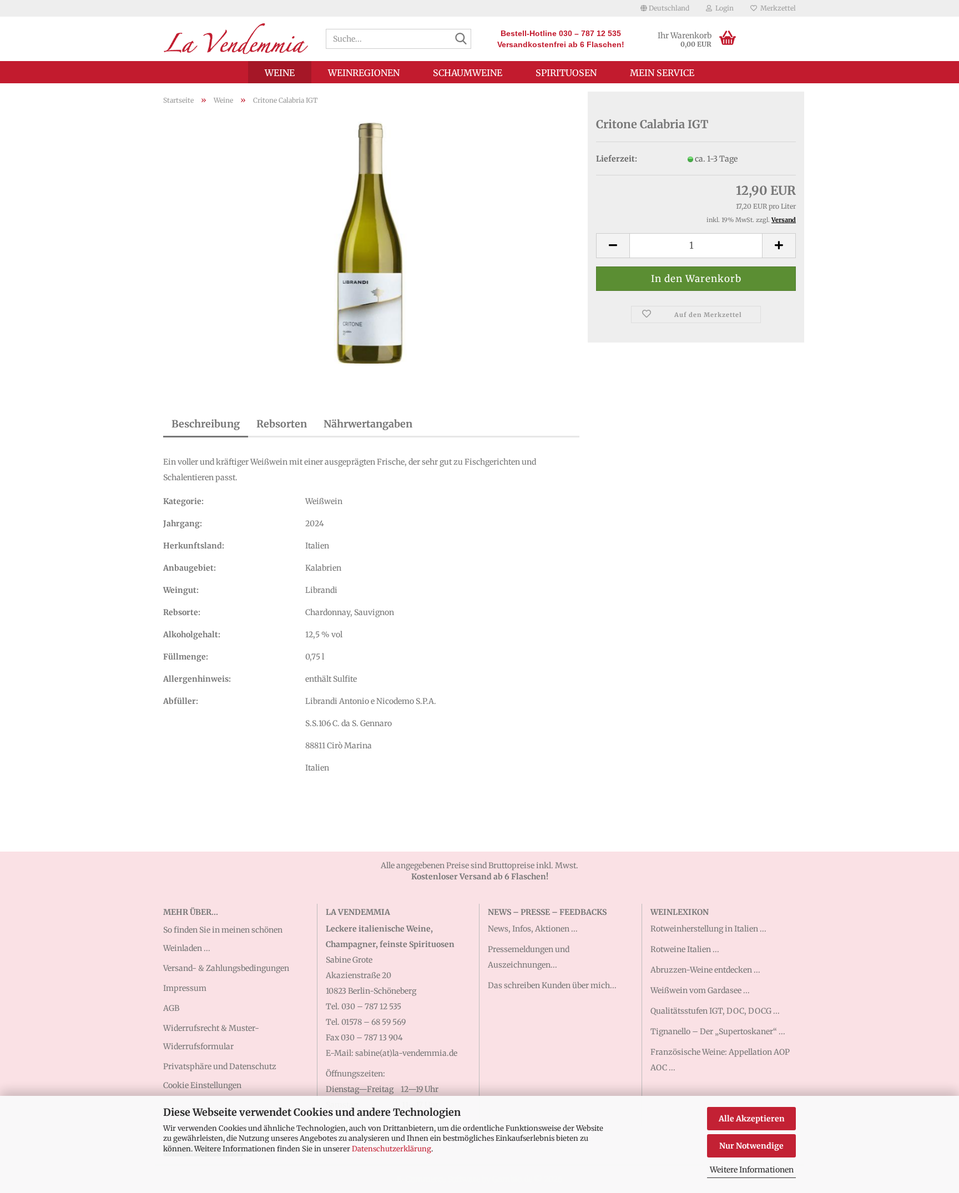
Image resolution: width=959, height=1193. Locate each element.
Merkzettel (776, 8)
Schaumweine (467, 72)
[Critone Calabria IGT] (371, 238)
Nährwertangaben (368, 423)
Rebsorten (281, 423)
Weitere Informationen (752, 1170)
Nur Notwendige (751, 1146)
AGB (171, 1008)
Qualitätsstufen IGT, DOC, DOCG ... (715, 1011)
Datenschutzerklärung (391, 1149)
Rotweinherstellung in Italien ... (708, 929)
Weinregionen (364, 72)
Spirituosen (566, 72)
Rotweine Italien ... (684, 949)
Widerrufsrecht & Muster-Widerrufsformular (211, 1037)
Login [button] (723, 8)
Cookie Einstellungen (202, 1085)
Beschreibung (205, 423)
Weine (280, 72)
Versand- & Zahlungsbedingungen (226, 968)
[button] (665, 8)
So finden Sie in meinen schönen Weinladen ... (222, 939)
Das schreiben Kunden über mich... (552, 985)
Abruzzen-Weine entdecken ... (705, 970)
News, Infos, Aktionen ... (533, 929)
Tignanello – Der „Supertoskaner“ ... (717, 1031)
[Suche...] (460, 39)
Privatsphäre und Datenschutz (219, 1066)
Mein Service (662, 72)
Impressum (184, 988)
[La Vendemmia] (236, 39)
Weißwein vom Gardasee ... (700, 990)
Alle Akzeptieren (752, 1119)
